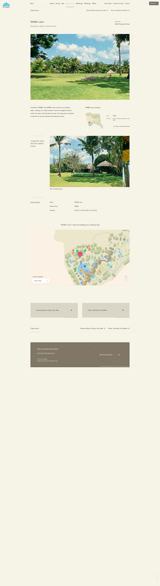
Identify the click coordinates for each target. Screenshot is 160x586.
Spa (62, 3)
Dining (58, 3)
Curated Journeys (118, 3)
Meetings (87, 3)
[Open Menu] (6, 4)
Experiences (70, 3)
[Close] (68, 233)
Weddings (79, 3)
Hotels (52, 3)
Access (127, 3)
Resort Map (108, 3)
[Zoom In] (125, 276)
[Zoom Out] (125, 279)
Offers (94, 3)
